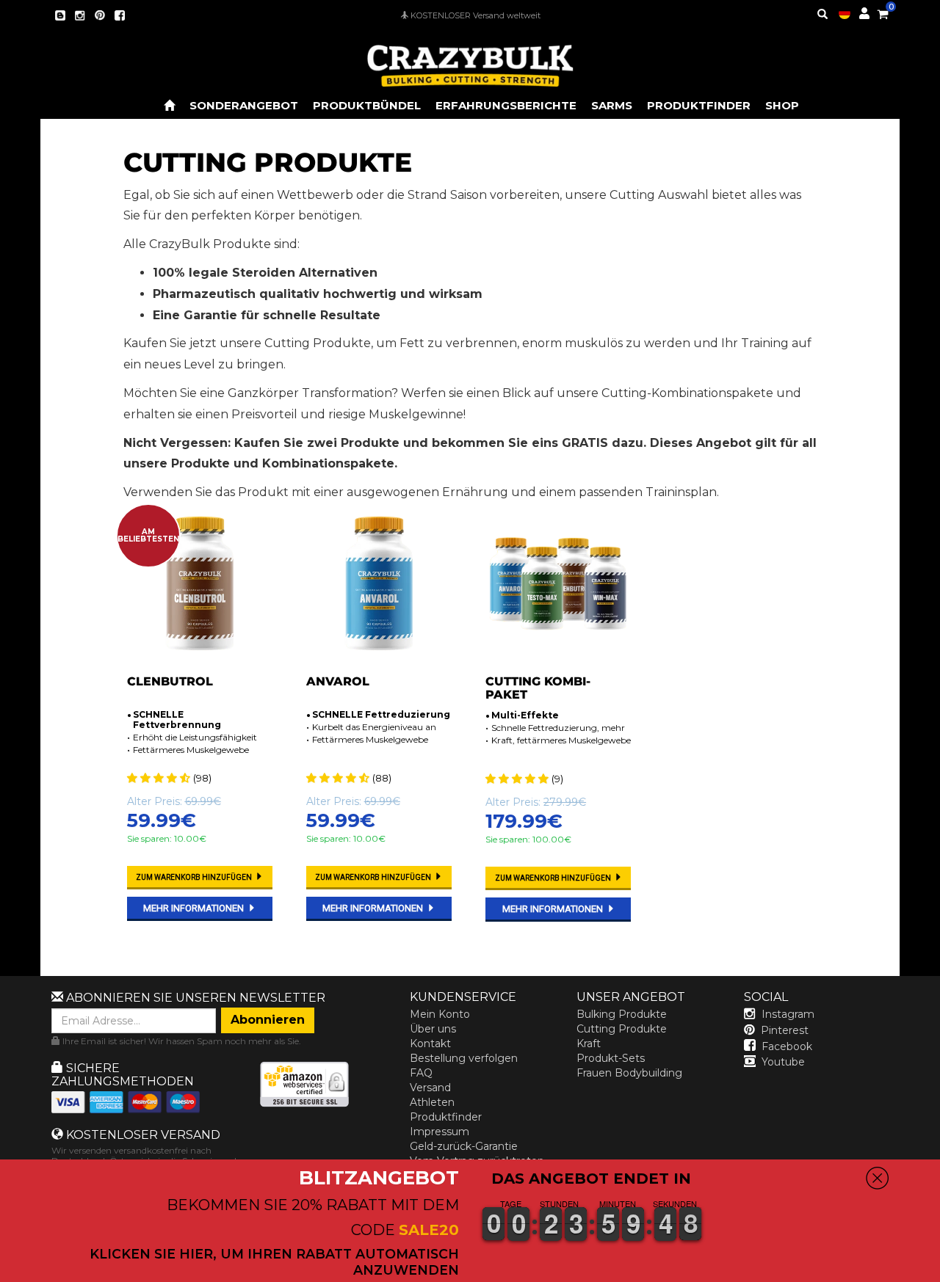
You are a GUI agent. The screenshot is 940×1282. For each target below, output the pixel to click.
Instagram (788, 1014)
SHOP (782, 105)
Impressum (439, 1131)
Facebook (787, 1046)
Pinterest (785, 1030)
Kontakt (430, 1043)
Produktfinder (446, 1116)
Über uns (433, 1028)
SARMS (611, 105)
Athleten (432, 1102)
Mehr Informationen (194, 908)
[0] (883, 12)
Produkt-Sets (610, 1058)
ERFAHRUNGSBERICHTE (505, 105)
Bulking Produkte (621, 1014)
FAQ (421, 1072)
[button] (939, 1271)
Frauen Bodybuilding (629, 1072)
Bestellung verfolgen (464, 1058)
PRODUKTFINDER (699, 105)
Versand (430, 1087)
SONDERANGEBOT (243, 105)
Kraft (588, 1043)
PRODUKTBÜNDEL (367, 105)
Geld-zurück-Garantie (464, 1146)
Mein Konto (440, 1014)
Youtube (783, 1061)
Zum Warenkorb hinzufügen (194, 877)
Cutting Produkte (621, 1028)
